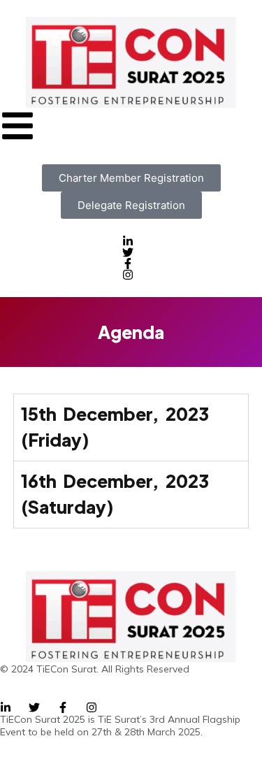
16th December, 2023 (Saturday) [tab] (115, 494)
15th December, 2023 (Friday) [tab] (115, 427)
